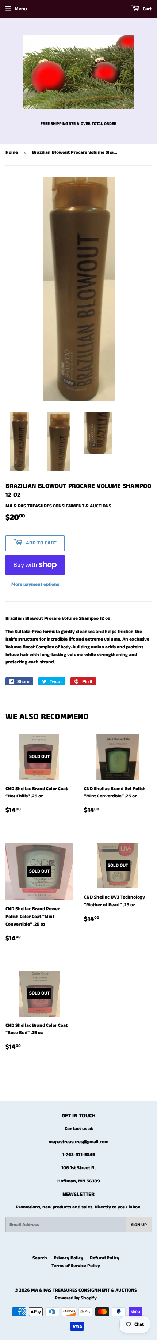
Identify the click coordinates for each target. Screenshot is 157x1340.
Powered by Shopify (76, 1298)
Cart (147, 8)
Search (39, 1258)
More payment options (35, 584)
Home (11, 152)
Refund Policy (104, 1258)
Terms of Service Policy (75, 1265)
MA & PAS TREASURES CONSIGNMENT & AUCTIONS (84, 1290)
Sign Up (139, 1225)
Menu (21, 8)
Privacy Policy (68, 1258)
